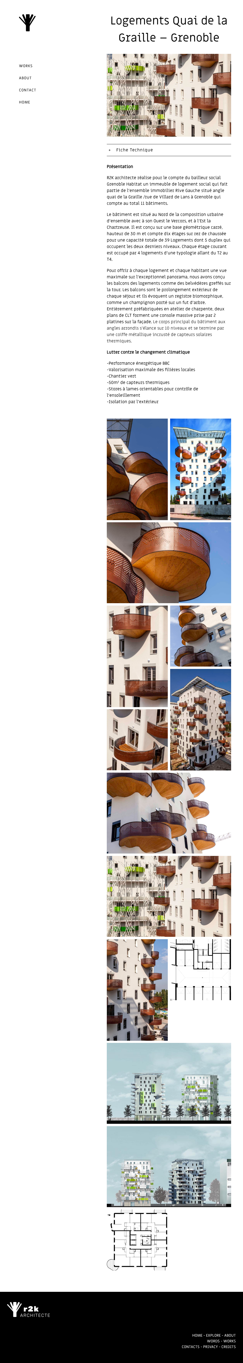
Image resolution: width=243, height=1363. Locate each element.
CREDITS (228, 1346)
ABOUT (230, 1335)
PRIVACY (210, 1346)
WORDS (213, 1341)
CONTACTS (191, 1346)
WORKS (229, 1341)
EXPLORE (213, 1335)
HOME (197, 1335)
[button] (169, 150)
